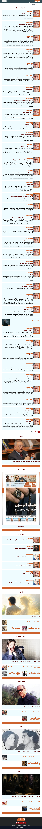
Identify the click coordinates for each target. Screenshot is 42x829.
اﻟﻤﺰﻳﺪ (21, 587)
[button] (39, 490)
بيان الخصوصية (14, 825)
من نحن (29, 825)
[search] (3, 1)
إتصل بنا (24, 825)
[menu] (5, 1)
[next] (31, 432)
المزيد (22, 465)
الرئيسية (37, 4)
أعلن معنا (19, 825)
